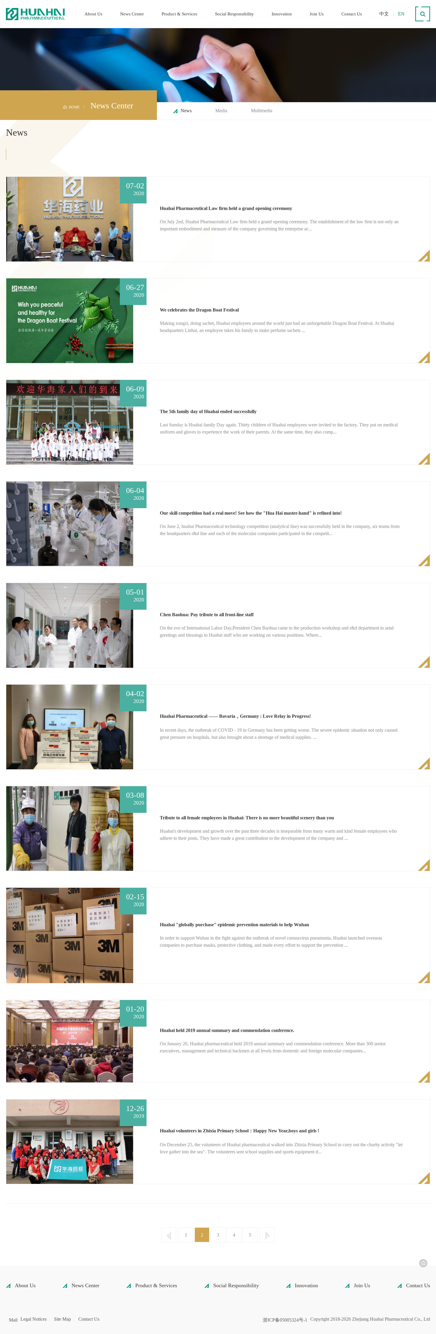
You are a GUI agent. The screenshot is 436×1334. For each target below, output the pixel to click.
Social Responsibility (234, 14)
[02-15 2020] (69, 935)
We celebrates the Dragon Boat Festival (199, 309)
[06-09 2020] (69, 421)
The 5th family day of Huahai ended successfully (208, 411)
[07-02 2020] (69, 218)
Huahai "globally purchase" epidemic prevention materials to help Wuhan (234, 924)
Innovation (282, 14)
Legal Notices (33, 1319)
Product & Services (179, 14)
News (186, 110)
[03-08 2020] (69, 828)
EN (401, 13)
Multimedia (261, 110)
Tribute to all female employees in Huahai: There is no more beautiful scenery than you (247, 817)
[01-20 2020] (69, 1040)
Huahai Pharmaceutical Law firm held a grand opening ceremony (226, 208)
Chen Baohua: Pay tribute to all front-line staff (207, 614)
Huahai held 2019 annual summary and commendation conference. (227, 1030)
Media (221, 110)
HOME (74, 107)
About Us (93, 14)
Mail (13, 1320)
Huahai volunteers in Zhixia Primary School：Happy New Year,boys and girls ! (239, 1130)
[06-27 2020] (69, 320)
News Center (132, 14)
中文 (384, 13)
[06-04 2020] (69, 523)
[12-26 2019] (69, 1141)
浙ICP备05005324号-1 (285, 1320)
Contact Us (351, 14)
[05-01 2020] (69, 624)
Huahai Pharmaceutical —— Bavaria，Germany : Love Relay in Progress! (235, 716)
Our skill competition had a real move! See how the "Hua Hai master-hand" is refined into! (251, 513)
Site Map (62, 1319)
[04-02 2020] (69, 726)
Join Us (317, 14)
